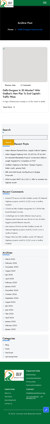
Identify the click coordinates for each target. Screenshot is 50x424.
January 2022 (10, 329)
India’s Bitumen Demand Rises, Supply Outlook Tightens (26, 150)
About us (8, 393)
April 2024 (9, 317)
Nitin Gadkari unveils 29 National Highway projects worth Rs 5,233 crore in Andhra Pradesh (26, 201)
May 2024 (9, 313)
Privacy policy (31, 382)
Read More (7, 107)
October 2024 (11, 294)
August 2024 (10, 302)
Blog (7, 345)
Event (7, 349)
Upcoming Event (11, 356)
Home (10, 29)
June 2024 (9, 310)
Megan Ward (10, 237)
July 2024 (9, 306)
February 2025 (11, 282)
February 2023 (11, 325)
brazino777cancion (12, 198)
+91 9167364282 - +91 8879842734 (34, 397)
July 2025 (9, 274)
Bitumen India (10, 85)
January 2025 (10, 286)
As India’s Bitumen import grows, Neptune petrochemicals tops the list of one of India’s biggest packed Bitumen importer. (25, 219)
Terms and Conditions (33, 385)
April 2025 (9, 278)
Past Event (9, 352)
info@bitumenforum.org (35, 393)
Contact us (8, 403)
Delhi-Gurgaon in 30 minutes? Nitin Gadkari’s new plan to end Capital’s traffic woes (21, 94)
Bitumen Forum (34, 413)
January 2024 (10, 321)
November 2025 (11, 267)
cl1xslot (8, 208)
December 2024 (11, 290)
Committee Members (33, 378)
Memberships (31, 375)
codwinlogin (9, 216)
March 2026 (10, 259)
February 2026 (11, 263)
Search (7, 130)
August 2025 (10, 271)
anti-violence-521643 (13, 226)
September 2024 (11, 298)
